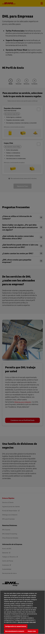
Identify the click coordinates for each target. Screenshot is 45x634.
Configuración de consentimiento (15, 626)
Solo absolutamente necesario (14, 631)
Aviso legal (32, 622)
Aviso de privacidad (23, 622)
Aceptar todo (32, 631)
